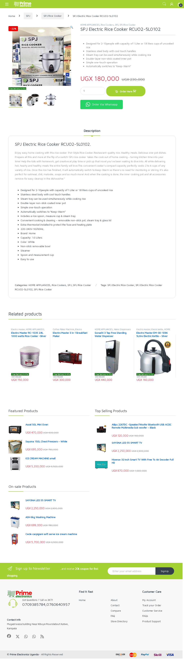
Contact (115, 605)
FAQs (145, 615)
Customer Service (152, 610)
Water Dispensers (122, 329)
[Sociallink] (9, 636)
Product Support (151, 621)
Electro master (18, 329)
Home (11, 15)
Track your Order (151, 605)
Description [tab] (92, 131)
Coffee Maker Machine (63, 329)
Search (164, 4)
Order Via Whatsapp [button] (104, 104)
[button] (71, 27)
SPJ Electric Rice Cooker (120, 285)
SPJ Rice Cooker (53, 15)
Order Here (126, 91)
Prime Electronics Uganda (24, 654)
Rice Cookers (107, 24)
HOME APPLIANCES (90, 24)
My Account (149, 600)
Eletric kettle (157, 329)
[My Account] (172, 4)
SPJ (28, 15)
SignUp (165, 571)
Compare (116, 610)
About (114, 600)
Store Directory (119, 621)
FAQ (113, 615)
